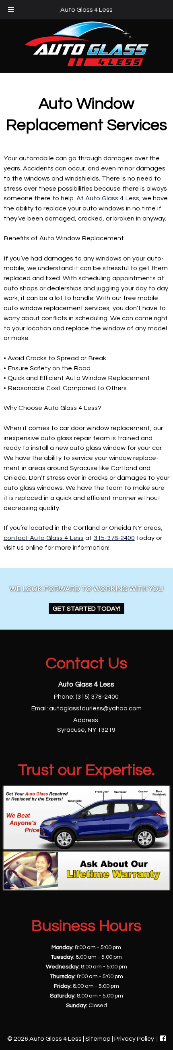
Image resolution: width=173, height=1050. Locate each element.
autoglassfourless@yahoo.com (95, 708)
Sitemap (98, 1038)
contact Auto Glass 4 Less (44, 537)
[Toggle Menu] (11, 9)
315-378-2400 (114, 537)
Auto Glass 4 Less (86, 9)
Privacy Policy (134, 1038)
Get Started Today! (86, 608)
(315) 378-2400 (97, 696)
